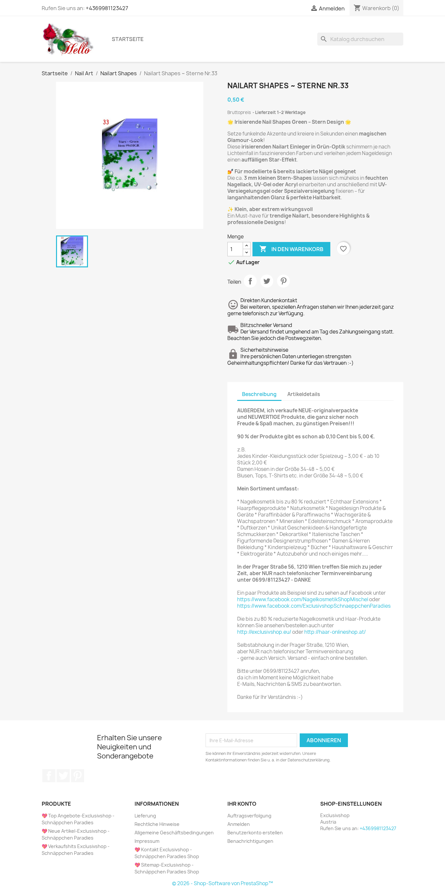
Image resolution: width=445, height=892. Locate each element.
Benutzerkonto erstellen (255, 832)
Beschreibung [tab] (259, 394)
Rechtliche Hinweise (157, 824)
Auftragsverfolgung (249, 816)
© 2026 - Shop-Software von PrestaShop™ (222, 883)
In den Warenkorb (291, 249)
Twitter (63, 775)
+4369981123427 (107, 8)
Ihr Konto (241, 803)
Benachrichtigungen (250, 841)
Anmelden (238, 824)
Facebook (48, 775)
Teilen (250, 281)
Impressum (147, 841)
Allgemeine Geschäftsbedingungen (174, 832)
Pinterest (283, 281)
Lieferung (145, 816)
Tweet (266, 281)
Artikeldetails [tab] (303, 394)
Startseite (128, 39)
